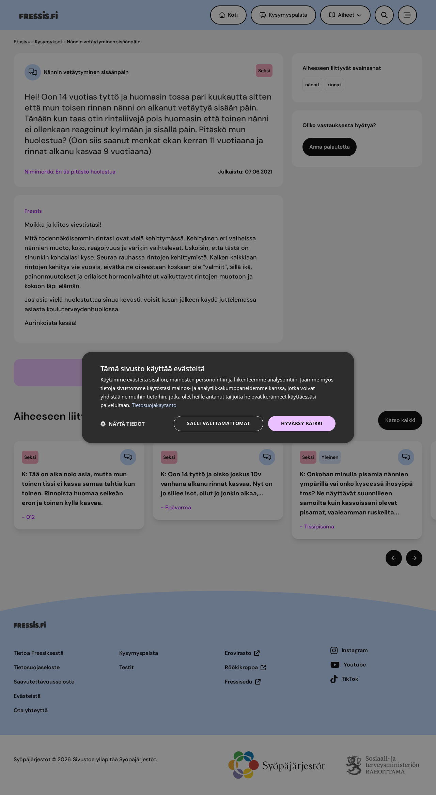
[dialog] (218, 397)
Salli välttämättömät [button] (218, 423)
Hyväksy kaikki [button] (302, 423)
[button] (122, 423)
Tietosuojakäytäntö (154, 405)
